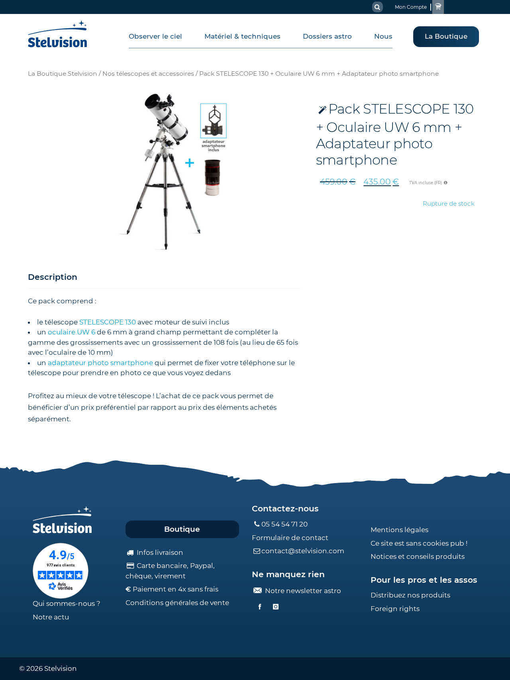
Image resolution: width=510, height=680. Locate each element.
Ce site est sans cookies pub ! (419, 543)
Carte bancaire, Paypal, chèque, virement (170, 571)
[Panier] (438, 7)
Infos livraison (159, 552)
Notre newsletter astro (302, 591)
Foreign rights (395, 609)
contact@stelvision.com (302, 551)
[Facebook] (260, 607)
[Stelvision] (58, 33)
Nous (383, 36)
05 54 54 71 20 (284, 524)
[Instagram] (276, 607)
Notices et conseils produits (418, 556)
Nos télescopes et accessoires (148, 73)
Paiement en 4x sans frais (172, 589)
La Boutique (446, 36)
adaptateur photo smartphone (100, 363)
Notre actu (51, 617)
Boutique (182, 529)
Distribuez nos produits (410, 595)
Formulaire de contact (290, 538)
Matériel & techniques (242, 36)
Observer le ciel (155, 36)
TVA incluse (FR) (426, 182)
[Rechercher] (377, 7)
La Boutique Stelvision (62, 73)
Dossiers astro (327, 36)
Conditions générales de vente (177, 603)
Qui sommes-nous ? (66, 603)
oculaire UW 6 (71, 332)
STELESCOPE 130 (107, 322)
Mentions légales (399, 530)
